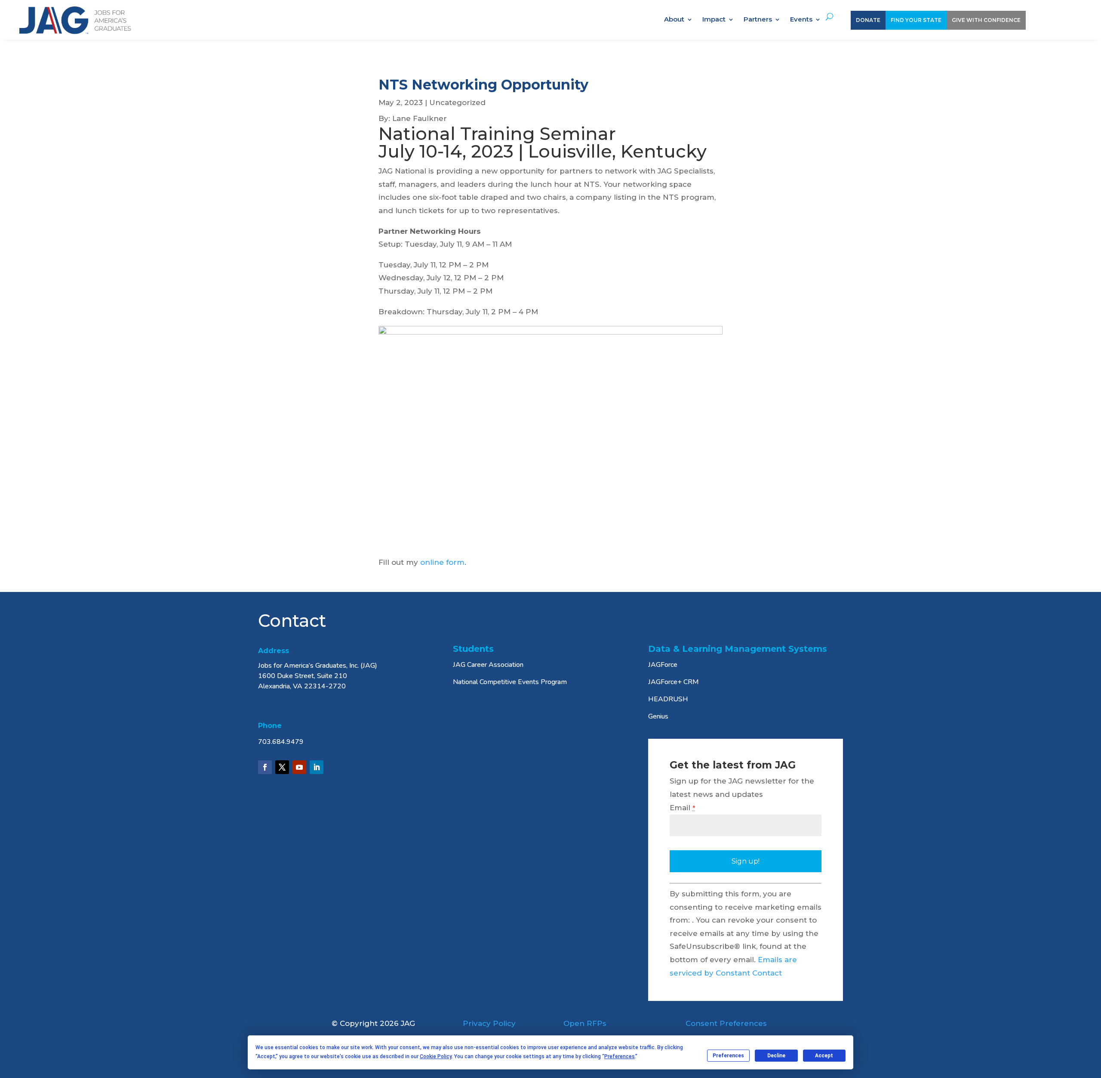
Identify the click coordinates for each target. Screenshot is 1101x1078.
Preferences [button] (619, 1056)
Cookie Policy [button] (436, 1056)
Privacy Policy (489, 1023)
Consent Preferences (726, 1023)
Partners (758, 19)
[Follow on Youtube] (299, 767)
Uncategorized (457, 102)
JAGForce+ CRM (673, 682)
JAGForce (662, 664)
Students (473, 649)
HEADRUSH (668, 699)
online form (442, 562)
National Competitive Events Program (510, 682)
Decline (776, 1056)
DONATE (868, 20)
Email (682, 807)
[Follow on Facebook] (265, 767)
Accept (824, 1056)
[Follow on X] (282, 767)
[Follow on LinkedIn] (316, 767)
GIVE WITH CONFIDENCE (986, 20)
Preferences (728, 1056)
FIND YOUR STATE (916, 20)
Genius (658, 716)
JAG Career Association (488, 664)
